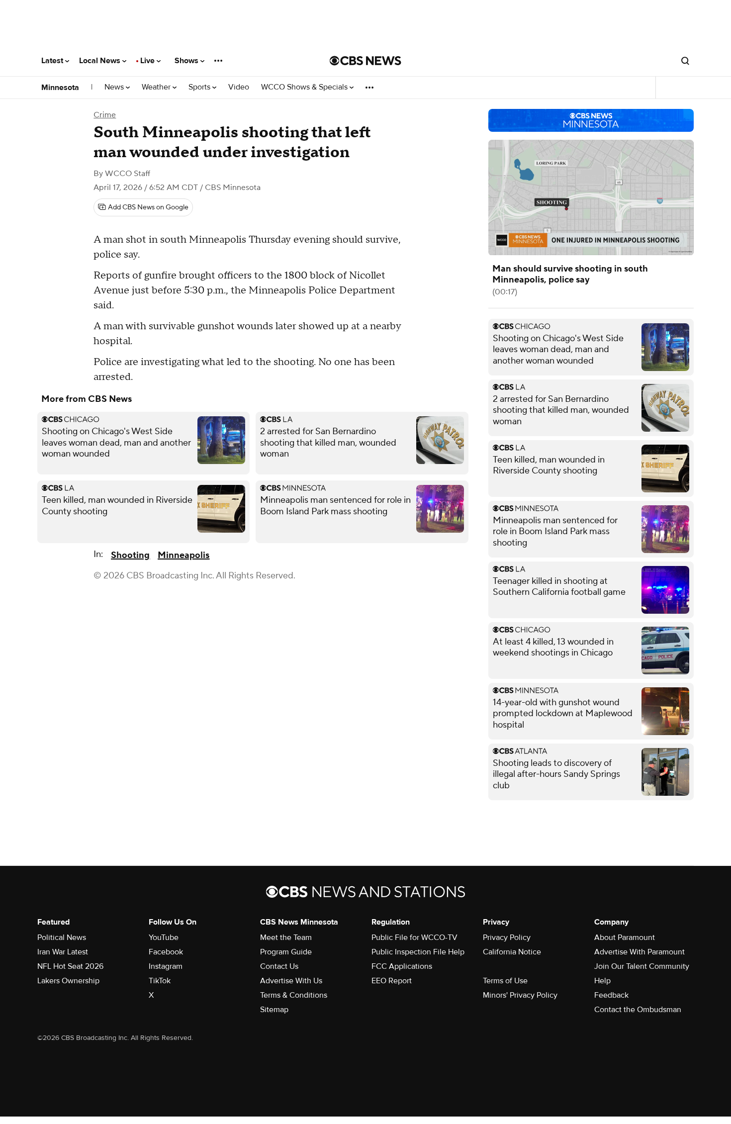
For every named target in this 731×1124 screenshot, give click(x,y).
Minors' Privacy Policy (520, 995)
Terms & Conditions (293, 995)
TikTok (160, 981)
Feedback (611, 995)
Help (602, 981)
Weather (157, 87)
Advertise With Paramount (639, 952)
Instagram (166, 966)
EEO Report (391, 981)
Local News (100, 61)
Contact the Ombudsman (637, 1010)
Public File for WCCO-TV (414, 937)
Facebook (166, 952)
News (115, 87)
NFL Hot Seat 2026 (70, 966)
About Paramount (624, 937)
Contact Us (279, 966)
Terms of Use (505, 981)
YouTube (164, 937)
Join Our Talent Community (641, 966)
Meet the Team (286, 937)
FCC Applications (401, 966)
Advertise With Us (291, 981)
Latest (53, 61)
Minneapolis (183, 555)
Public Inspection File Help (417, 952)
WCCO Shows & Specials (305, 87)
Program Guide (286, 952)
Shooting (130, 555)
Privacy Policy (507, 937)
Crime (104, 115)
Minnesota (60, 88)
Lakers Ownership (68, 981)
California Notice (512, 952)
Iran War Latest (62, 952)
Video (238, 87)
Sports (200, 87)
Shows (187, 61)
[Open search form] (685, 60)
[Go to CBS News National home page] (365, 61)
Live (148, 61)
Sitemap (274, 1010)
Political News (61, 937)
